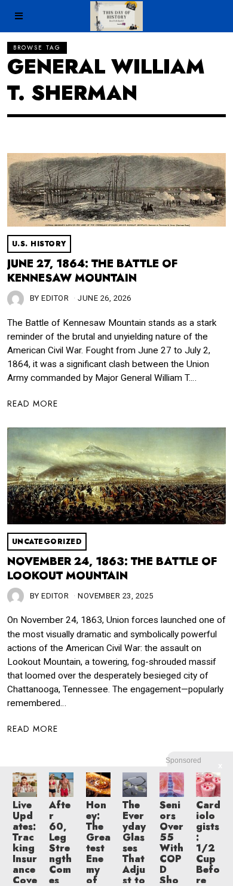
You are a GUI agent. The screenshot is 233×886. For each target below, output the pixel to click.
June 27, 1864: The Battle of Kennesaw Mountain (92, 271)
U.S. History (39, 244)
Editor (55, 298)
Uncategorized (47, 541)
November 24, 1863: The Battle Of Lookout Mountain (112, 568)
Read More (32, 404)
